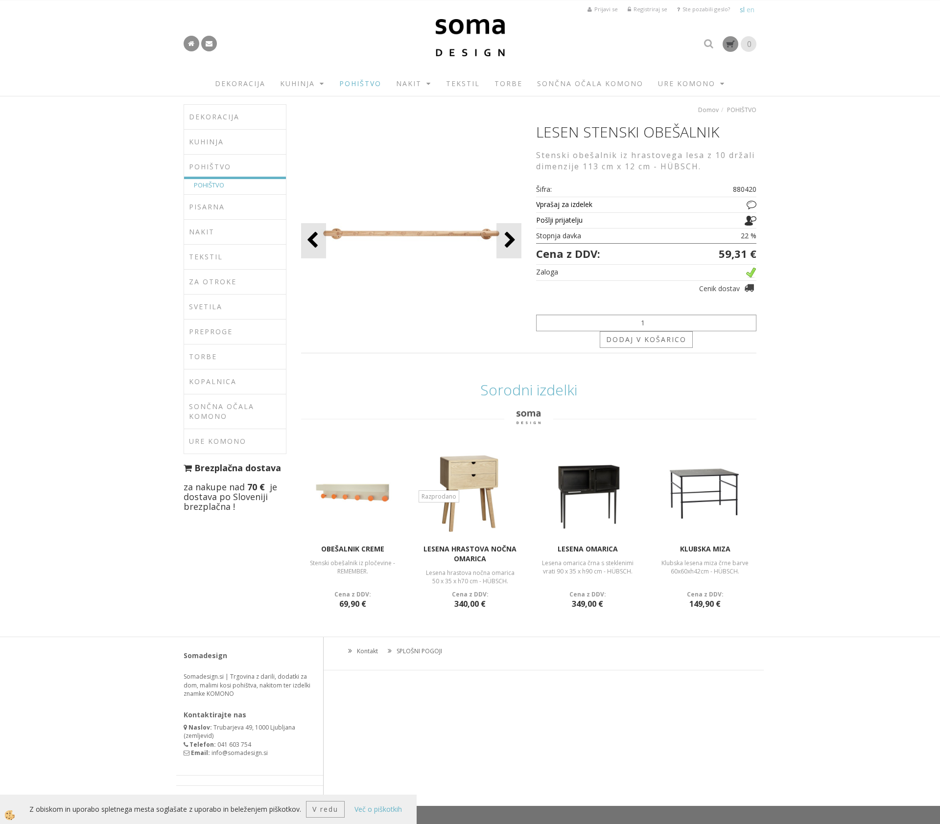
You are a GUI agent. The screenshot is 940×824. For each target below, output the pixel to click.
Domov (708, 110)
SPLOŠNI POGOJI (419, 651)
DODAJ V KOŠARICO (646, 339)
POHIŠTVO (360, 83)
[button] (508, 240)
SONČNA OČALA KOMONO (590, 83)
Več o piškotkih (378, 809)
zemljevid (199, 736)
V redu (325, 809)
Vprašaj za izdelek (564, 204)
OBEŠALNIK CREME (352, 548)
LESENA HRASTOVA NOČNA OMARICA (470, 553)
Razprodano (439, 496)
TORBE (508, 83)
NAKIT (409, 83)
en (750, 9)
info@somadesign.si (240, 753)
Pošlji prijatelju (559, 220)
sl (742, 9)
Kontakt (367, 651)
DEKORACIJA (240, 83)
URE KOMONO (686, 83)
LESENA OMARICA (588, 548)
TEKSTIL (463, 83)
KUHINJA (297, 83)
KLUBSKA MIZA (705, 548)
